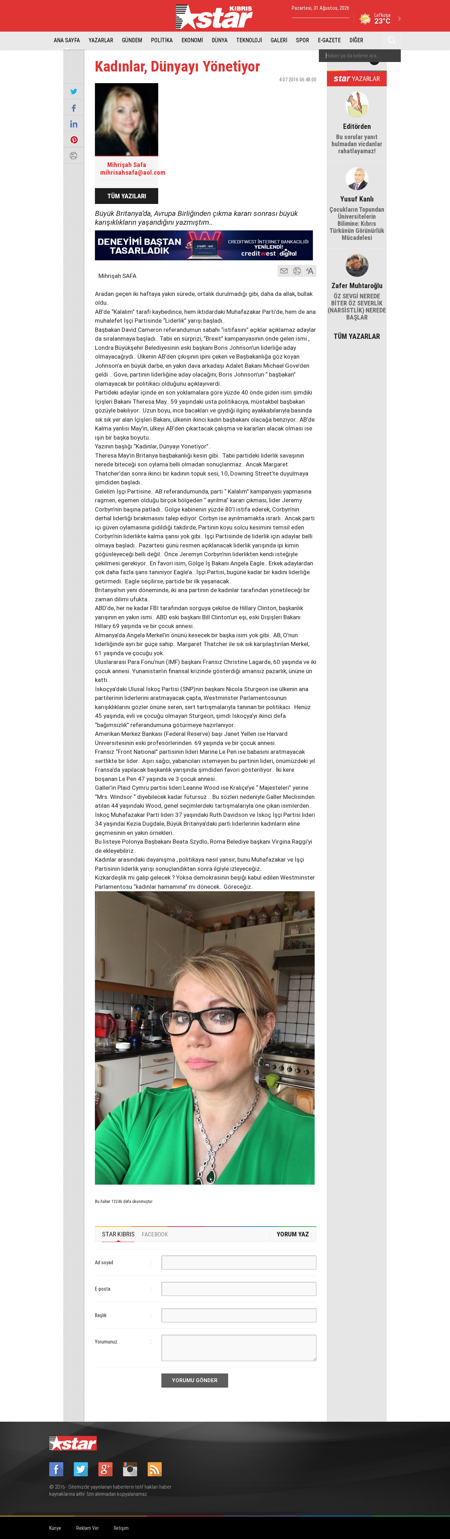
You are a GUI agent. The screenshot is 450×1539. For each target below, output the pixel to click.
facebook (272, 92)
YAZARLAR (101, 40)
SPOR (302, 40)
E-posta (102, 1289)
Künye (55, 1528)
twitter (290, 92)
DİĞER (356, 40)
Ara (392, 40)
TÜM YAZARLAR (357, 335)
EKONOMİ (192, 40)
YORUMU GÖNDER (195, 1380)
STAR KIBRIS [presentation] (118, 1234)
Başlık (101, 1315)
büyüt (310, 271)
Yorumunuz (106, 1342)
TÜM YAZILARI (126, 196)
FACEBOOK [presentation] (155, 1234)
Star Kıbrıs (218, 17)
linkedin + (307, 92)
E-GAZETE (329, 40)
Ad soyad (104, 1262)
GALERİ (279, 40)
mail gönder (284, 271)
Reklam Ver (87, 1528)
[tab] (118, 1234)
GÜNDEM (132, 40)
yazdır (297, 271)
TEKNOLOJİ (249, 40)
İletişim (121, 1528)
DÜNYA (219, 40)
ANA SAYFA (67, 40)
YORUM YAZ (293, 1234)
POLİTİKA (162, 40)
